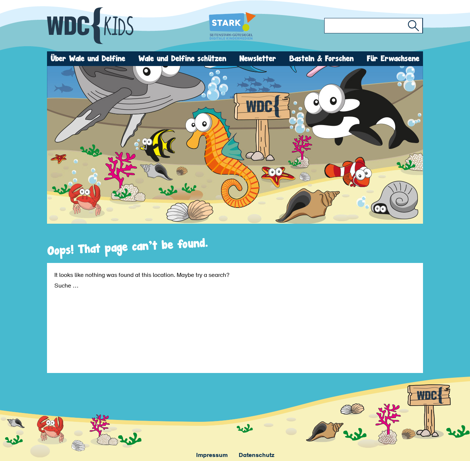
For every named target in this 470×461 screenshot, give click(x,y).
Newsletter (257, 58)
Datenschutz (256, 455)
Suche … (66, 286)
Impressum (212, 455)
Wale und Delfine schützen (182, 58)
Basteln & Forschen (321, 58)
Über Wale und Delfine (88, 58)
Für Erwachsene (393, 58)
